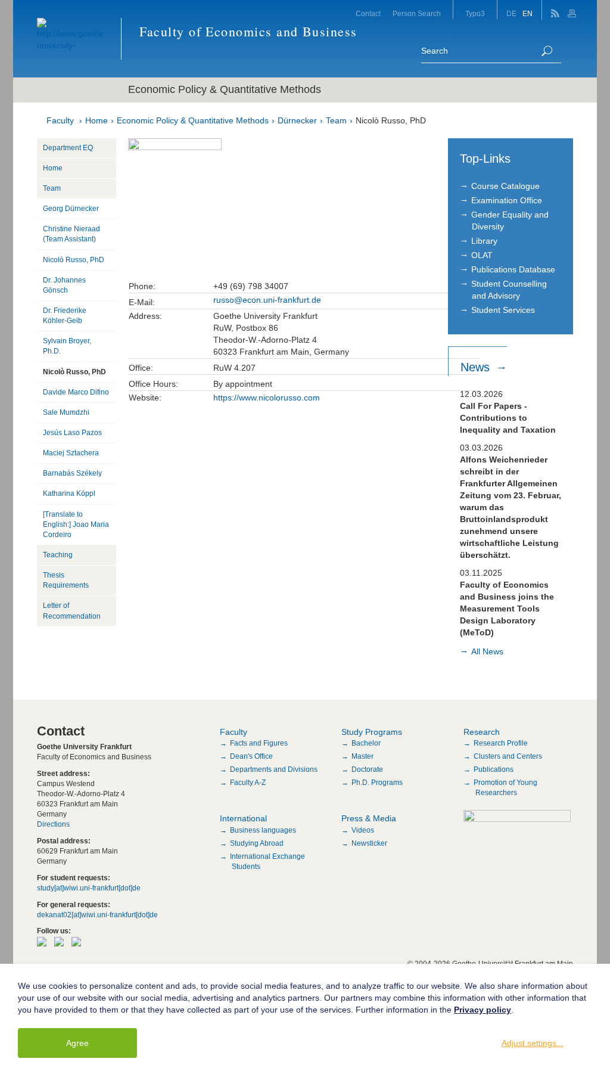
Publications (493, 769)
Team (336, 120)
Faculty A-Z (248, 782)
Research (481, 732)
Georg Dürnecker (71, 208)
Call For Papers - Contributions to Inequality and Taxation (508, 417)
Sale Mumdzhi (66, 412)
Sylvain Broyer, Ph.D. (67, 346)
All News (487, 651)
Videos (362, 830)
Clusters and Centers (508, 756)
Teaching (58, 555)
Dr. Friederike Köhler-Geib (64, 315)
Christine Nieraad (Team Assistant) (71, 234)
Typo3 (475, 14)
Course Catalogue (505, 186)
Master (362, 756)
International (243, 818)
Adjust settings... (533, 1043)
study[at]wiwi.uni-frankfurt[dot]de (89, 888)
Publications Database (513, 269)
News (476, 367)
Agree (77, 1043)
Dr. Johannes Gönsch (64, 285)
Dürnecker (297, 120)
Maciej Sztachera (71, 453)
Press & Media (368, 818)
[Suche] (547, 51)
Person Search (417, 14)
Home (96, 120)
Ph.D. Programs (377, 782)
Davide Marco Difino (76, 392)
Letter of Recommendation (72, 610)
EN (527, 14)
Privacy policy (482, 1009)
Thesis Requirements (66, 580)
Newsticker (369, 843)
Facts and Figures (259, 743)
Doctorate (367, 769)
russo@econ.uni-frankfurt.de (267, 300)
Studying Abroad (257, 843)
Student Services (503, 310)
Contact (368, 14)
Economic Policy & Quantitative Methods (193, 120)
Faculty (60, 120)
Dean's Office (251, 756)
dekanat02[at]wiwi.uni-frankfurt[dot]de (97, 915)
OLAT (482, 255)
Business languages (263, 830)
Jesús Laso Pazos (72, 433)
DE (511, 14)
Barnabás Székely (72, 473)
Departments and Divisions (274, 769)
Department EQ (68, 148)
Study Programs (371, 732)
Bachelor (366, 743)
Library (484, 241)
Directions (53, 824)
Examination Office (506, 200)
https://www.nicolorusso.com (266, 397)
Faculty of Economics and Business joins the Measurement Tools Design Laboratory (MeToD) (507, 608)
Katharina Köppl (69, 493)
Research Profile (501, 743)
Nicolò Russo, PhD (391, 120)
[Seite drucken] (573, 10)
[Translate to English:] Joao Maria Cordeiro (76, 524)
